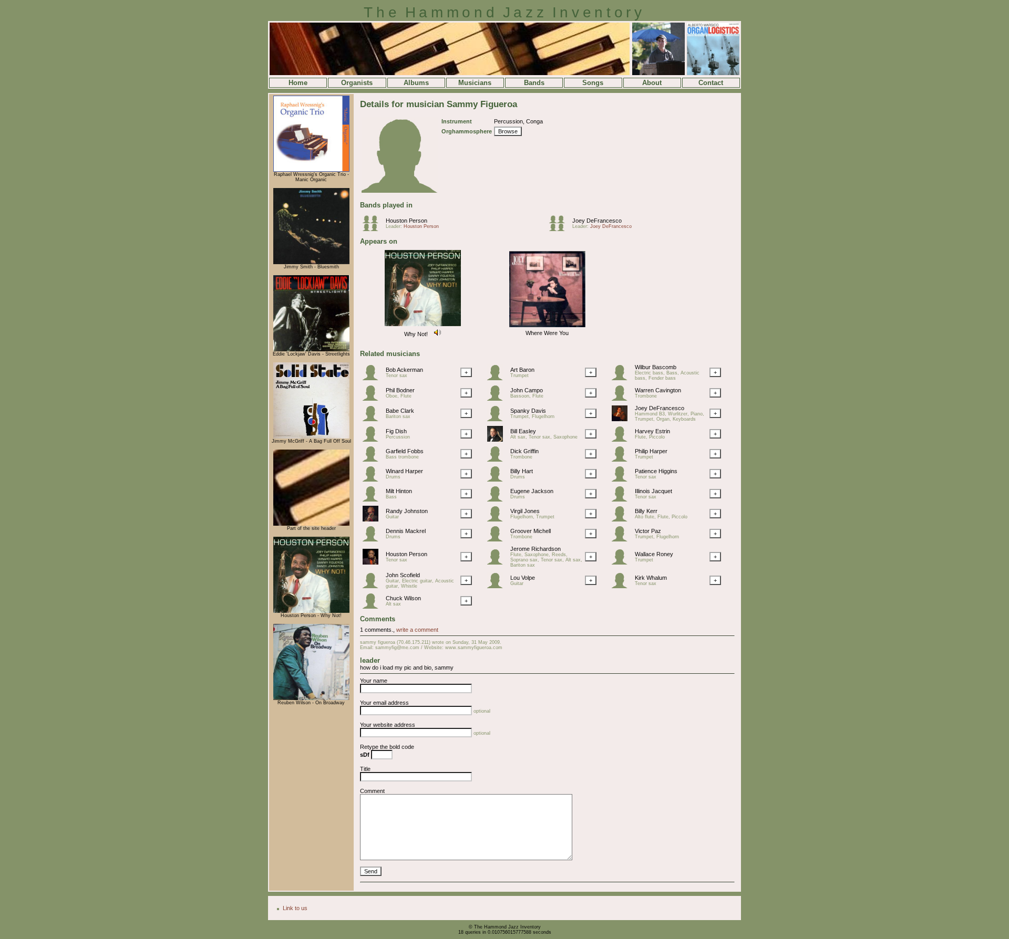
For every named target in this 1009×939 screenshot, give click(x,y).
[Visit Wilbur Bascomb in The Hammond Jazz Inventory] (622, 378)
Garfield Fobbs (405, 451)
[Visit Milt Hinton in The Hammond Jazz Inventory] (373, 499)
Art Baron (522, 370)
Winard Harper (404, 471)
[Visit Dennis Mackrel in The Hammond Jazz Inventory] (373, 539)
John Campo (526, 390)
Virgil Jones (525, 511)
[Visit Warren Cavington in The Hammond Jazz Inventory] (622, 398)
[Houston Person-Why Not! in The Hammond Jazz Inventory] (423, 327)
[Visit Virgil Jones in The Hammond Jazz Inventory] (497, 519)
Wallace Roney (654, 554)
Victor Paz (648, 531)
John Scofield (403, 575)
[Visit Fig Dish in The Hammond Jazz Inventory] (373, 439)
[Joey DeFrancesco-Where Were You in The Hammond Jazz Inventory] (547, 328)
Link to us (295, 908)
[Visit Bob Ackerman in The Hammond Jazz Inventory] (373, 378)
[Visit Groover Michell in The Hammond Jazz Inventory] (497, 539)
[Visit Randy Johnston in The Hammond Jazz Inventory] (373, 519)
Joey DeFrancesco (597, 220)
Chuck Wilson (403, 598)
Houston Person (406, 220)
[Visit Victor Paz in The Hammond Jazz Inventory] (622, 539)
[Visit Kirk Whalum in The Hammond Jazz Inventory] (622, 586)
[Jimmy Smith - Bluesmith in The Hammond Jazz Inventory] (311, 262)
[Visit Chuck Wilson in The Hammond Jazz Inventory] (373, 606)
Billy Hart (521, 471)
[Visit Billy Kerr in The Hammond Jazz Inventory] (622, 519)
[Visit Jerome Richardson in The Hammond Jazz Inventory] (497, 562)
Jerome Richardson (535, 549)
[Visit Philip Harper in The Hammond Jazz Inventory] (622, 459)
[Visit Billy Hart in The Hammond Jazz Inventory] (497, 479)
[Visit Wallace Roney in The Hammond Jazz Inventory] (622, 562)
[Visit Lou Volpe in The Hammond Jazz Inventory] (497, 586)
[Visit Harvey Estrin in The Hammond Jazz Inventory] (622, 439)
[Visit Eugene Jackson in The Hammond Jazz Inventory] (497, 499)
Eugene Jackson (531, 491)
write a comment (417, 630)
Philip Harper (651, 451)
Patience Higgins (656, 471)
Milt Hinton (399, 491)
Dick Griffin (524, 451)
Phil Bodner (400, 390)
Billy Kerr (646, 511)
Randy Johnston (407, 511)
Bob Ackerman (404, 370)
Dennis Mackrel (406, 531)
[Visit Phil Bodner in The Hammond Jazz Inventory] (373, 398)
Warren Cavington (658, 390)
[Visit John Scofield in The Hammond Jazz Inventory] (373, 586)
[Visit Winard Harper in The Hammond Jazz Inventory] (373, 479)
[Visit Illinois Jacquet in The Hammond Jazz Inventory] (622, 499)
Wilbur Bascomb (655, 367)
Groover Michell (530, 531)
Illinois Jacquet (653, 491)
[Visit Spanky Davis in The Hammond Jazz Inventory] (497, 419)
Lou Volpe (522, 578)
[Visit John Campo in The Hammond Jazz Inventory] (497, 398)
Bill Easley (523, 431)
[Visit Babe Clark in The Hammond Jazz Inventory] (373, 419)
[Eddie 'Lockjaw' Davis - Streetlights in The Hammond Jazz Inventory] (311, 349)
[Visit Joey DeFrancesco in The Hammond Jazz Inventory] (622, 419)
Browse (508, 131)
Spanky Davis (528, 411)
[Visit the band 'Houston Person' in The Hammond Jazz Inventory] (373, 229)
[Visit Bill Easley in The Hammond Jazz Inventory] (497, 439)
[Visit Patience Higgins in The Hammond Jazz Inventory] (622, 479)
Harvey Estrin (652, 431)
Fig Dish (396, 431)
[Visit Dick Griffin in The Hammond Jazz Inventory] (497, 459)
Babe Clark (400, 411)
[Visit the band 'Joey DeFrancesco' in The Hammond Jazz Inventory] (559, 229)
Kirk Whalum (651, 578)
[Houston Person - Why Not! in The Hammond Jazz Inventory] (311, 611)
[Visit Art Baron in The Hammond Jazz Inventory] (497, 378)
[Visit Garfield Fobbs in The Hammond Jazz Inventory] (373, 459)
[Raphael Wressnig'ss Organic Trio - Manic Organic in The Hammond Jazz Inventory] (311, 170)
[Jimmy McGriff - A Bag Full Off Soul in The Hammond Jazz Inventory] (311, 437)
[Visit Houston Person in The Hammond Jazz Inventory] (373, 562)
